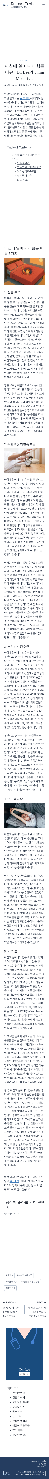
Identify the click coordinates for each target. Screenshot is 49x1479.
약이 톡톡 (17, 1430)
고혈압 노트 (18, 1407)
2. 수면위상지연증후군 (29, 167)
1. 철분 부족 (23, 163)
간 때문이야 (18, 1392)
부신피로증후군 (24, 1275)
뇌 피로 (9, 1275)
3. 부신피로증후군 (26, 171)
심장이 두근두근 (21, 1425)
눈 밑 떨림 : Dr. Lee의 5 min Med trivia (11, 1309)
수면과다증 (11, 1282)
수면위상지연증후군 (30, 1282)
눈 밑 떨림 (25, 98)
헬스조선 (14, 1181)
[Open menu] (43, 5)
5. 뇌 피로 (22, 179)
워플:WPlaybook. (38, 1474)
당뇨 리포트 (18, 1411)
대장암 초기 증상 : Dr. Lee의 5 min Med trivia (37, 1309)
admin (14, 85)
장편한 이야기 (19, 1435)
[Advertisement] (24, 34)
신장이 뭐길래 (19, 1421)
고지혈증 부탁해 (21, 1402)
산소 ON (16, 1416)
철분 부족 (10, 1288)
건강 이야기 (24, 60)
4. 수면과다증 (24, 175)
